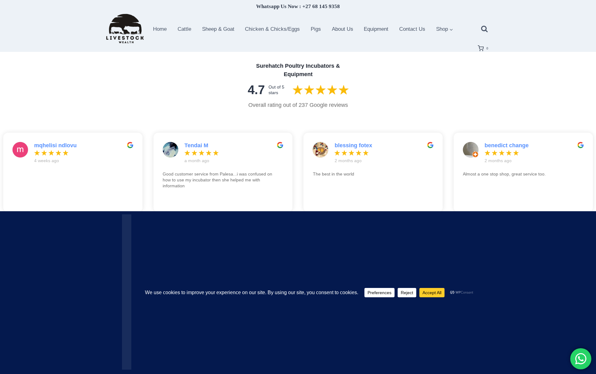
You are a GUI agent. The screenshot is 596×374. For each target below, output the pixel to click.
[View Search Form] (484, 29)
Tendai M (196, 145)
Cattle (184, 29)
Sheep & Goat (218, 29)
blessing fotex (353, 145)
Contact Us (412, 29)
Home (160, 29)
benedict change (507, 145)
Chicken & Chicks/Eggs (272, 29)
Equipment (376, 29)
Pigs (316, 29)
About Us (342, 29)
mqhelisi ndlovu (55, 145)
